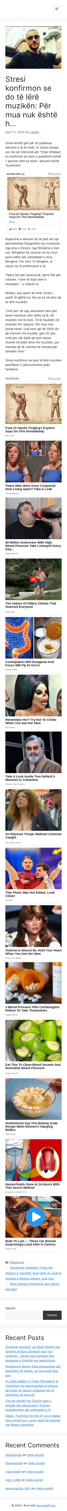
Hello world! (35, 1455)
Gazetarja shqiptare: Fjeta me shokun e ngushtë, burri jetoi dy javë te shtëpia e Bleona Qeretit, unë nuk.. (33, 1273)
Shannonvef (14, 1463)
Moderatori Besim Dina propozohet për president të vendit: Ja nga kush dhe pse (33, 1371)
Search (10, 1308)
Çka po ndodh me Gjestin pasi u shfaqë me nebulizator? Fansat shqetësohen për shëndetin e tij (28, 1405)
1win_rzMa (13, 1480)
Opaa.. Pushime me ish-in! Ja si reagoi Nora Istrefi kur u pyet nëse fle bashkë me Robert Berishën (33, 1420)
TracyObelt (13, 1471)
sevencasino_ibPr (18, 1488)
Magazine (17, 1262)
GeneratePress (46, 1505)
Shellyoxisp (13, 1455)
